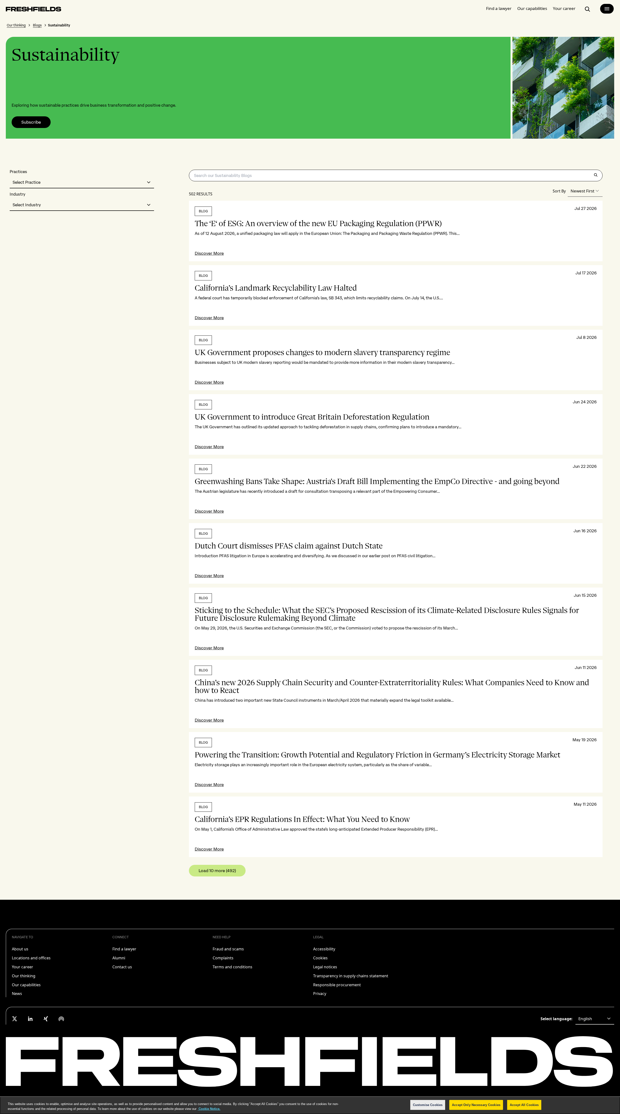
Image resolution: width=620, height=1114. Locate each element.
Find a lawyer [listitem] (124, 949)
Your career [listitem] (22, 967)
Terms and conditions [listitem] (232, 967)
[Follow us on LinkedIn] (30, 1019)
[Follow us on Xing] (46, 1019)
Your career (564, 8)
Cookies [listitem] (320, 958)
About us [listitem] (20, 949)
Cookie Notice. (209, 1109)
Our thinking (16, 25)
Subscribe (31, 122)
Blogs (37, 25)
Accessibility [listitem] (324, 949)
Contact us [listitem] (122, 967)
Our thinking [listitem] (23, 976)
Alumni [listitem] (118, 958)
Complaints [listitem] (223, 958)
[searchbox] (395, 175)
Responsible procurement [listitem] (337, 984)
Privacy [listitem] (319, 993)
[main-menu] (607, 8)
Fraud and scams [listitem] (228, 949)
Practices (18, 172)
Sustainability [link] (59, 25)
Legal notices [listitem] (325, 967)
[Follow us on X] (15, 1019)
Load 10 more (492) (217, 870)
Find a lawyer (499, 8)
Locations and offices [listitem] (31, 958)
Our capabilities (532, 8)
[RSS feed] (61, 1019)
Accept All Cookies (524, 1105)
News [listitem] (17, 993)
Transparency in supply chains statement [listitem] (350, 976)
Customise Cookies (427, 1105)
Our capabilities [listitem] (26, 984)
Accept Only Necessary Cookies (476, 1105)
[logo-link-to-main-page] (33, 10)
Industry (17, 194)
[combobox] (82, 182)
